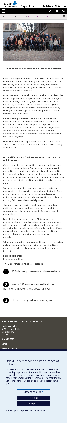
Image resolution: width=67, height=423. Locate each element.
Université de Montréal (9, 4)
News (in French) (9, 348)
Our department (18, 17)
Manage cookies (33, 391)
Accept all (33, 403)
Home (5, 17)
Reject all (33, 397)
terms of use (40, 410)
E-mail (4, 343)
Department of (43, 6)
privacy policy (21, 410)
